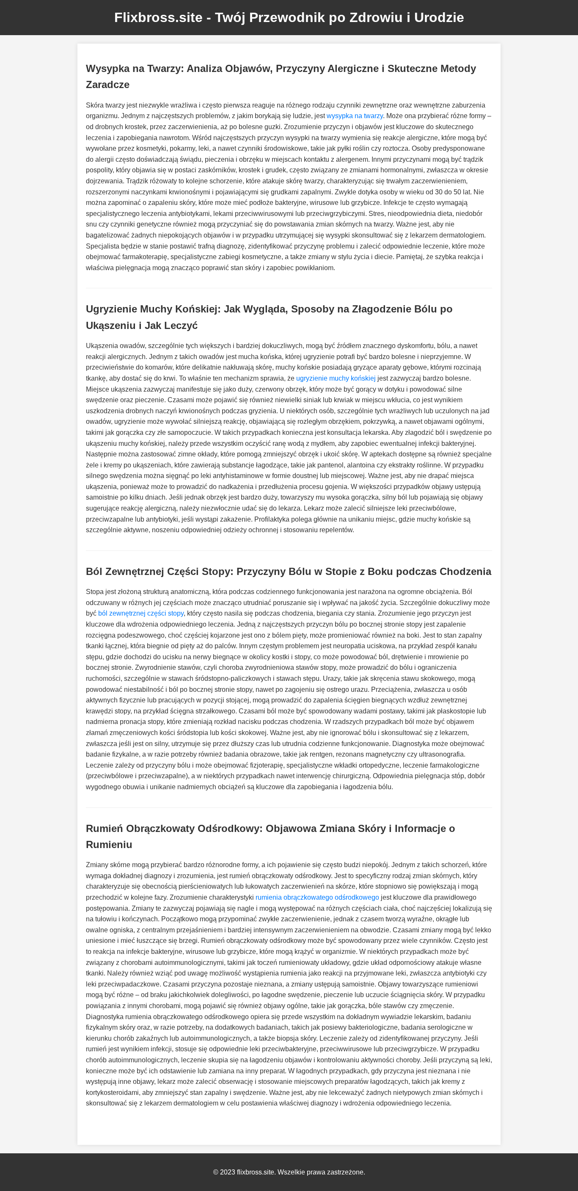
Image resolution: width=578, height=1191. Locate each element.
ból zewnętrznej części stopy (141, 613)
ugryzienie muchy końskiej (336, 378)
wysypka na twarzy (355, 115)
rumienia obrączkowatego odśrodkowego (317, 897)
